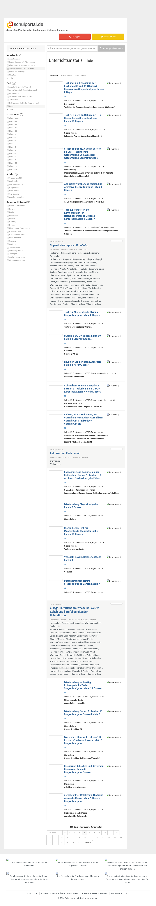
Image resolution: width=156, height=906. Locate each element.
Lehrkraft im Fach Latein (65, 453)
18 (79, 837)
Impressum (116, 893)
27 (55, 842)
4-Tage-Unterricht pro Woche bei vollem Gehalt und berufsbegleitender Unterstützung (74, 611)
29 (67, 842)
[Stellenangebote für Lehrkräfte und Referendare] (28, 860)
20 (91, 837)
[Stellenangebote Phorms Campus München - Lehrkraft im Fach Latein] (116, 449)
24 (115, 837)
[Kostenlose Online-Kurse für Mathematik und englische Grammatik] (78, 860)
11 (110, 833)
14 (55, 837)
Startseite (32, 893)
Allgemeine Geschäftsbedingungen (59, 893)
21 (97, 837)
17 (73, 837)
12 (116, 833)
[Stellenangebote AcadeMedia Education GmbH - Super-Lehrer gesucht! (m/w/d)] (116, 241)
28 (61, 842)
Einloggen (75, 37)
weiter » (87, 842)
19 (85, 837)
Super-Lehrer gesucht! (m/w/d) (69, 245)
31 (79, 842)
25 (121, 837)
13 (49, 837)
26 (49, 842)
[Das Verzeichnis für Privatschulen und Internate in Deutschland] (78, 873)
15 (61, 837)
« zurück (52, 833)
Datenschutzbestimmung (95, 893)
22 (103, 837)
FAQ (127, 893)
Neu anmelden (109, 37)
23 (109, 837)
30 (73, 842)
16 (67, 837)
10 (104, 833)
